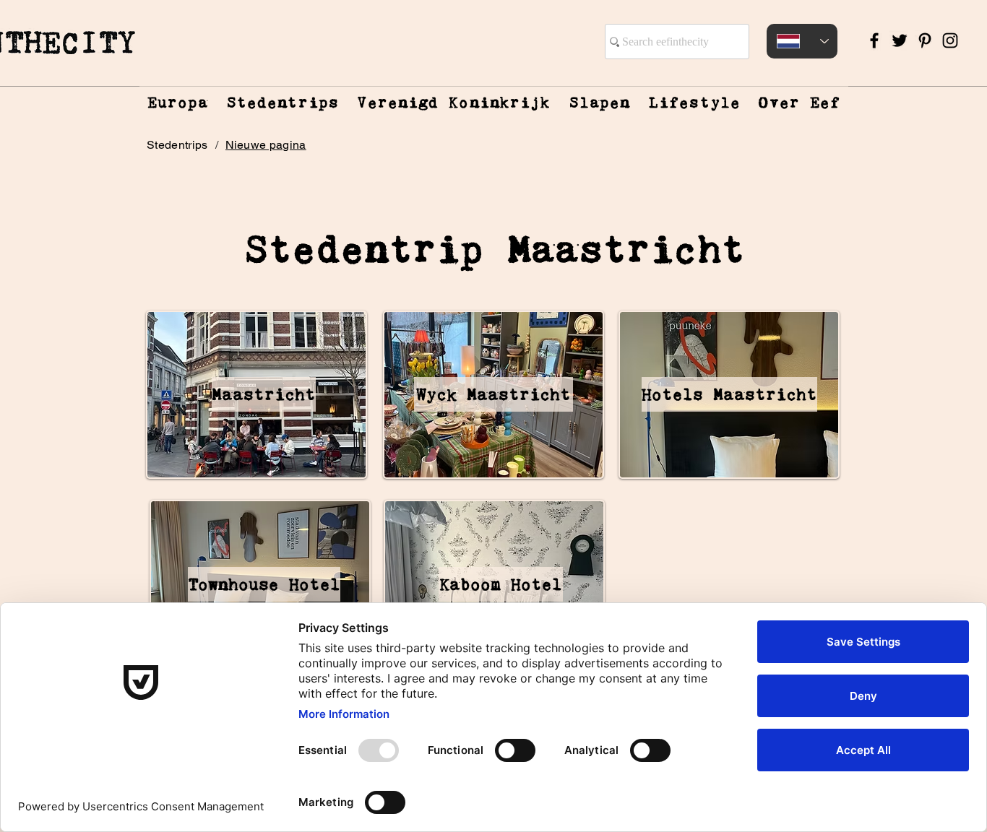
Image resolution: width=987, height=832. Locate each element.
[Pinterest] (925, 40)
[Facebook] (874, 40)
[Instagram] (950, 40)
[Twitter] (899, 40)
